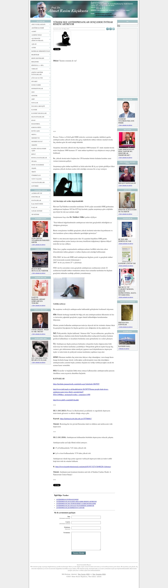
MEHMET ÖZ (35, 138)
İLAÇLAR (34, 207)
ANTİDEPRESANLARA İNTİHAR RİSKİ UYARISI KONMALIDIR (76, 503)
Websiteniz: (67, 528)
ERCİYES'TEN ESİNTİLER (123, 323)
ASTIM (33, 47)
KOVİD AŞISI (35, 131)
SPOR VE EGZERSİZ (37, 165)
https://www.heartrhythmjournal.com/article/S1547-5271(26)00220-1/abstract (83, 466)
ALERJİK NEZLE (36, 35)
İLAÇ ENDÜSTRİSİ (37, 204)
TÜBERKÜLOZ (36, 175)
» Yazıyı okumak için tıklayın (38, 244)
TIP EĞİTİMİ (35, 214)
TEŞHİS (33, 168)
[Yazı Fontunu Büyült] (107, 28)
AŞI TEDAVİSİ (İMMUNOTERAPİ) (37, 39)
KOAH (33, 120)
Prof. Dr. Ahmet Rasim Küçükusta (84, 9)
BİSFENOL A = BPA (37, 65)
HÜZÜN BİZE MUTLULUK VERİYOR (40, 270)
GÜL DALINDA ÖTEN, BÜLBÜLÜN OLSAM (40, 359)
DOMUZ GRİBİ (36, 85)
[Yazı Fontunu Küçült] (110, 28)
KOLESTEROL (35, 124)
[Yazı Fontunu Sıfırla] (113, 28)
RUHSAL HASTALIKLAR (39, 158)
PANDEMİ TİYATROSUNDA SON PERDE (126, 121)
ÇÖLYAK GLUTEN (37, 78)
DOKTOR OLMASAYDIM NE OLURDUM (127, 211)
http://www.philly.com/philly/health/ (66, 400)
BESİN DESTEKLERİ (37, 58)
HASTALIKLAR (36, 200)
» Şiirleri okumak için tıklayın (125, 327)
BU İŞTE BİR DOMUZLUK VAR (124, 240)
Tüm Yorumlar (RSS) (99, 574)
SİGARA (34, 161)
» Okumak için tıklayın (123, 348)
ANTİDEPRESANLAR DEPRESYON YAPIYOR (70, 507)
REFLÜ (33, 154)
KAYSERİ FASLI (124, 346)
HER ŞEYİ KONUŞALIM (127, 183)
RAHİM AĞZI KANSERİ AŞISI (38, 149)
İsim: (64, 517)
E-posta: (64, 523)
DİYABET (34, 81)
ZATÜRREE (34, 186)
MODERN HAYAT (36, 141)
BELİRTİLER (35, 54)
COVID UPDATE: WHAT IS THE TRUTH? (40, 331)
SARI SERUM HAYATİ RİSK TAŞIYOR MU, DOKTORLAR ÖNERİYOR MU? (126, 152)
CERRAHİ (34, 69)
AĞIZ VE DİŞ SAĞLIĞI (38, 24)
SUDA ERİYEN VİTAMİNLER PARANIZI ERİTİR (40, 240)
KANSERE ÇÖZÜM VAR (127, 263)
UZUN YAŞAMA (36, 179)
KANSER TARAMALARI (39, 113)
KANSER (34, 110)
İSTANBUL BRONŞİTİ (38, 106)
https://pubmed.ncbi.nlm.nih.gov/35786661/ (76, 418)
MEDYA (33, 134)
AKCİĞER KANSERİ (37, 28)
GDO (33, 92)
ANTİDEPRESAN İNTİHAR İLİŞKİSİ (67, 499)
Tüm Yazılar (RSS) (84, 574)
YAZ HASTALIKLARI (38, 182)
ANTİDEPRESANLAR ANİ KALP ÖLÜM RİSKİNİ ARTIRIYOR (75, 505)
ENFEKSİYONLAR (37, 88)
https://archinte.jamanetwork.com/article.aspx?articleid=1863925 (76, 384)
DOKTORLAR (35, 197)
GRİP (33, 99)
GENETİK (34, 95)
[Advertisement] (84, 81)
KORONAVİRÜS (36, 127)
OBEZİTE (34, 145)
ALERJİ (33, 31)
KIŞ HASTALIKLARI (37, 117)
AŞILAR (33, 44)
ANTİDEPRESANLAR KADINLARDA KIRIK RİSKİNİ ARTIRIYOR (76, 501)
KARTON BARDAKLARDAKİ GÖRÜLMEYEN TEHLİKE (38, 300)
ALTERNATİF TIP (36, 193)
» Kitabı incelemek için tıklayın (125, 243)
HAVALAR (34, 102)
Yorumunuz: (66, 533)
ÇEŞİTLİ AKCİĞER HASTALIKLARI (37, 73)
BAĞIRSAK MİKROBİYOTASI (40, 51)
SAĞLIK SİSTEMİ (36, 211)
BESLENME (35, 62)
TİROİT (33, 172)
